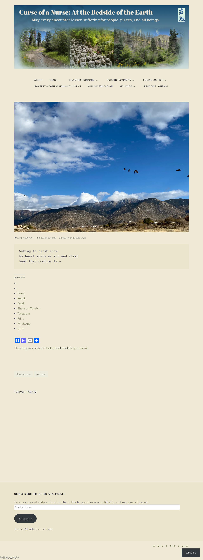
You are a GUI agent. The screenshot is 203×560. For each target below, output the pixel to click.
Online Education (100, 86)
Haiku (49, 348)
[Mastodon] (24, 340)
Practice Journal (156, 86)
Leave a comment (25, 238)
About (38, 79)
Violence (126, 86)
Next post (41, 374)
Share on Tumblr (28, 308)
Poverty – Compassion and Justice (58, 86)
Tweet (21, 293)
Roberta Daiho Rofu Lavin (73, 238)
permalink (81, 348)
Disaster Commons (81, 79)
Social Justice (153, 79)
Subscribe (25, 519)
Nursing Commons (119, 79)
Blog (53, 79)
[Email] (30, 340)
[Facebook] (17, 340)
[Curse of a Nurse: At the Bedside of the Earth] (101, 36)
